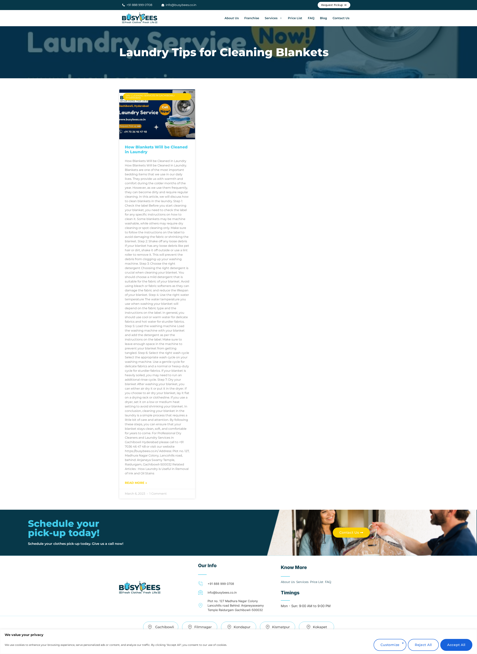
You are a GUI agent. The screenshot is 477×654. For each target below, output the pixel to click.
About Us (232, 18)
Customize (389, 645)
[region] (238, 641)
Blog (323, 18)
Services (271, 18)
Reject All (423, 645)
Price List (295, 18)
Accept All (456, 645)
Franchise (251, 18)
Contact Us (341, 18)
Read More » (136, 483)
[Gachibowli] (150, 627)
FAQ (311, 18)
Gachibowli (164, 627)
